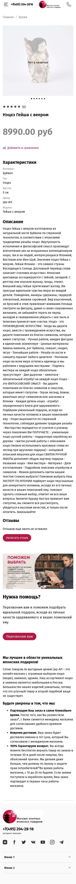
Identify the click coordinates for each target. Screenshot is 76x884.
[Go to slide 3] (36, 98)
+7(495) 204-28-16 (18, 829)
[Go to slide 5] (41, 98)
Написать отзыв (17, 537)
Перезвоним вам (19, 636)
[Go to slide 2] (34, 98)
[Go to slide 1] (31, 98)
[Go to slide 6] (44, 98)
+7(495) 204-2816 (22, 4)
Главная (8, 17)
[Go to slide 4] (39, 98)
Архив (23, 17)
